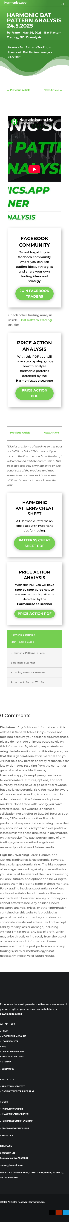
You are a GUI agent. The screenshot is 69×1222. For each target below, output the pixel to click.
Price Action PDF (34, 393)
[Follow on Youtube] (59, 1212)
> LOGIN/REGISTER (9, 1041)
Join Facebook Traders (34, 293)
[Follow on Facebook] (45, 1212)
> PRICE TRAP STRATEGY (12, 1086)
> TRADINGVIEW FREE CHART (14, 1128)
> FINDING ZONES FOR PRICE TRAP (17, 1091)
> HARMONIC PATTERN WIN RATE (16, 1121)
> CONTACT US (7, 1069)
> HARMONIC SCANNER (11, 1109)
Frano (16, 32)
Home (12, 47)
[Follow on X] (52, 1212)
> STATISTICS (6, 1135)
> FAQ (2, 1046)
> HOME (4, 1031)
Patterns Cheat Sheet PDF (34, 543)
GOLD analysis (31, 37)
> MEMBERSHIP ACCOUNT (13, 1036)
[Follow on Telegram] (66, 1212)
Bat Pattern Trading (34, 47)
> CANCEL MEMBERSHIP (12, 1051)
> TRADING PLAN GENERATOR (15, 1114)
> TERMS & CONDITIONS (12, 1056)
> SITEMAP (5, 1061)
